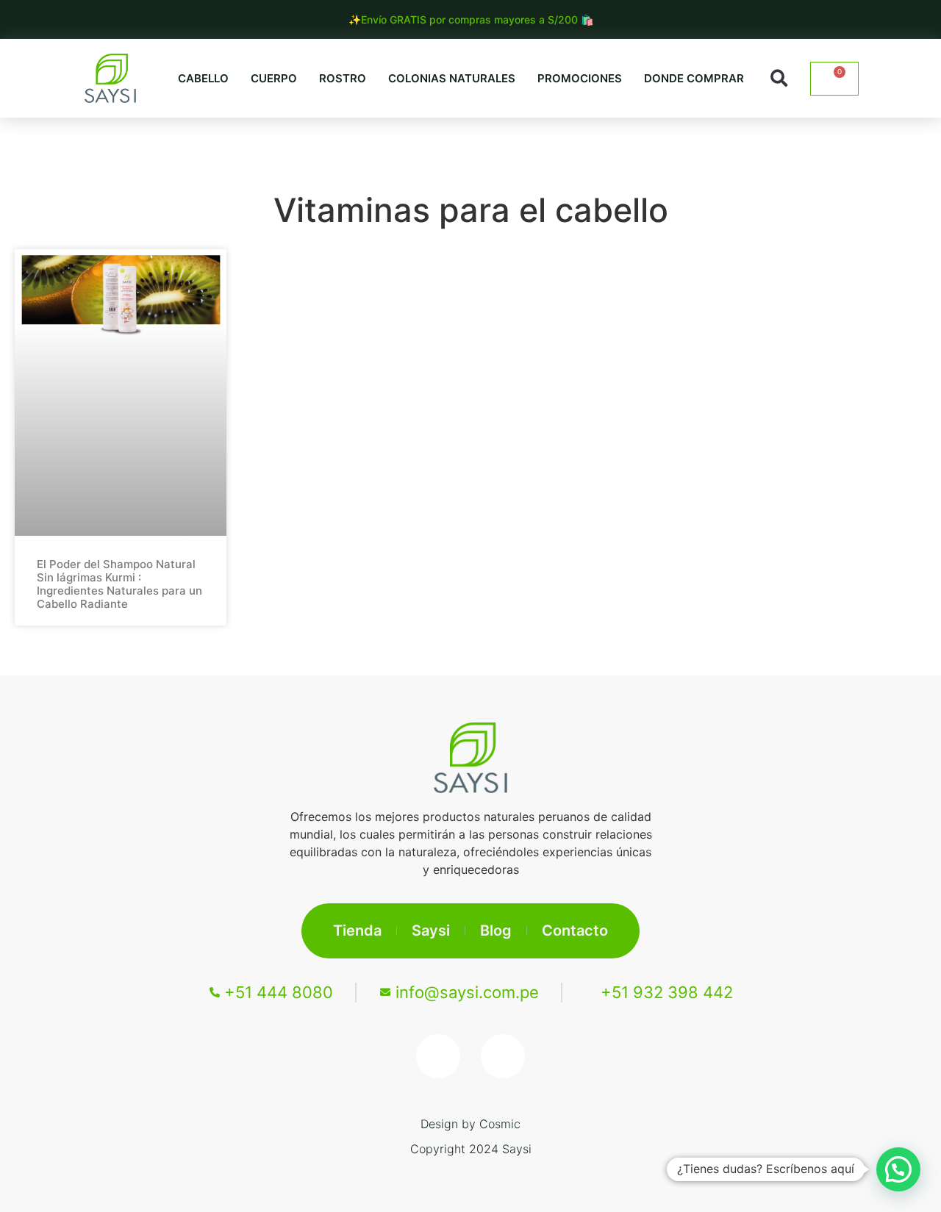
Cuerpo (274, 78)
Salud (487, 146)
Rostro (342, 78)
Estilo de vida (264, 146)
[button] (779, 78)
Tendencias (388, 146)
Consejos (579, 146)
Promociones (579, 78)
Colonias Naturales (451, 78)
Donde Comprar (694, 78)
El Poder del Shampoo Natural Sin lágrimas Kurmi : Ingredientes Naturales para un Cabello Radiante (119, 584)
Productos (687, 146)
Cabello (203, 78)
